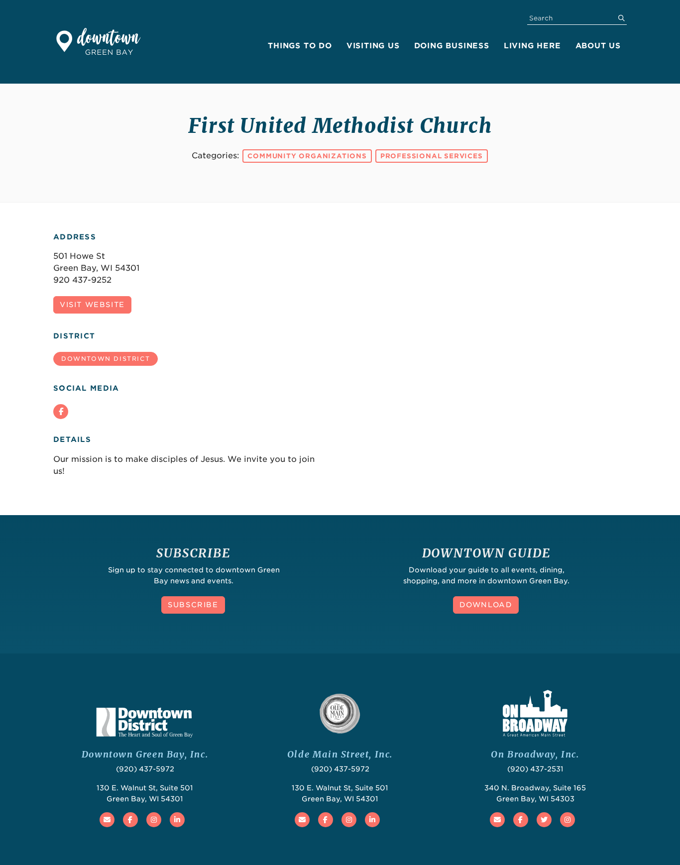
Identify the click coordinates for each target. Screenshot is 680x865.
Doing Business (451, 45)
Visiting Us (373, 45)
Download (486, 605)
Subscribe (193, 605)
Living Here (532, 45)
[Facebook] (60, 411)
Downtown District (105, 358)
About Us (598, 45)
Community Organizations (306, 156)
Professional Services (431, 156)
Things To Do (300, 45)
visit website (92, 305)
